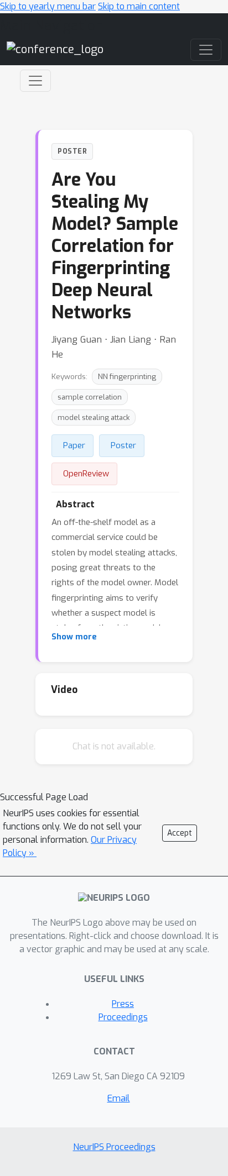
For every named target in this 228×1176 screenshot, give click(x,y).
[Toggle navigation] (35, 81)
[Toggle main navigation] (205, 50)
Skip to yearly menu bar (48, 6)
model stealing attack (93, 417)
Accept (179, 833)
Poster (123, 445)
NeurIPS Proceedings (114, 1147)
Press (123, 1004)
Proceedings (123, 1017)
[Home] (55, 49)
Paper (74, 445)
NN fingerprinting (127, 376)
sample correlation (90, 397)
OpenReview (86, 473)
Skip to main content (139, 6)
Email (118, 1098)
